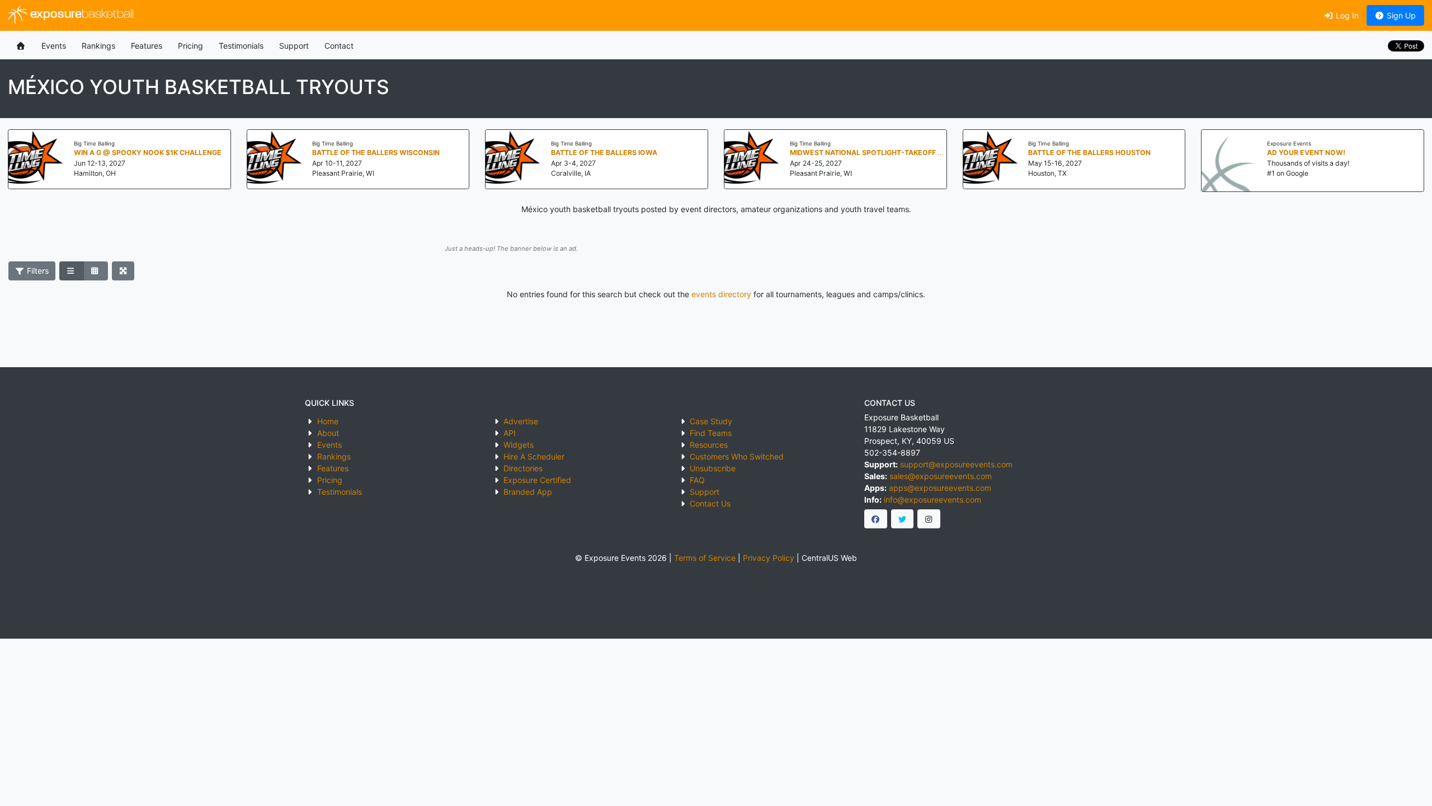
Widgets (518, 444)
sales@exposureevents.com (940, 476)
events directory (721, 294)
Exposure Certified (537, 480)
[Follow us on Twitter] (902, 518)
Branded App (527, 491)
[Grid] (95, 270)
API (509, 433)
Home (327, 421)
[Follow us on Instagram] (928, 518)
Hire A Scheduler (533, 456)
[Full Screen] (123, 270)
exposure (80, 14)
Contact (339, 45)
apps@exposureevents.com (940, 488)
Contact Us (710, 503)
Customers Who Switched (737, 456)
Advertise (520, 421)
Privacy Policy (768, 558)
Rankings (98, 45)
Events (53, 45)
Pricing (190, 45)
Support (294, 45)
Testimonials (241, 45)
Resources (709, 444)
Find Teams (711, 433)
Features (146, 45)
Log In (1346, 15)
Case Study (711, 421)
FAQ (697, 480)
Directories (523, 468)
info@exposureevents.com (932, 499)
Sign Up (1400, 15)
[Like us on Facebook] (875, 518)
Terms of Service (705, 558)
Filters (37, 270)
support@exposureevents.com (956, 464)
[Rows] (71, 270)
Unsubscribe (713, 468)
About (328, 433)
